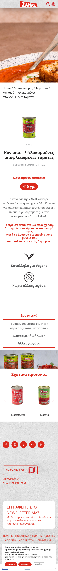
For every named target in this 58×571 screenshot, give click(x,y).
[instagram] (14, 444)
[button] (5, 400)
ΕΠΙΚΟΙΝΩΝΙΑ (11, 478)
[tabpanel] (29, 326)
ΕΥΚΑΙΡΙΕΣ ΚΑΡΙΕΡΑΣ (14, 483)
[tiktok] (23, 444)
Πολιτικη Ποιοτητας (16, 535)
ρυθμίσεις (9, 559)
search (48, 4)
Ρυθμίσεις (39, 564)
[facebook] (6, 444)
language (53, 4)
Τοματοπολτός (17, 414)
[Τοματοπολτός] (17, 395)
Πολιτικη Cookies (43, 535)
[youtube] (32, 444)
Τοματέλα (43, 414)
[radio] (29, 186)
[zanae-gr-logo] (29, 3)
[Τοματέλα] (43, 395)
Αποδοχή (11, 564)
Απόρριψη (25, 564)
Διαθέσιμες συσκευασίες (29, 178)
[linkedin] (41, 444)
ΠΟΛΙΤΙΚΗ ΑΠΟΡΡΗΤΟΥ (21, 540)
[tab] (29, 315)
